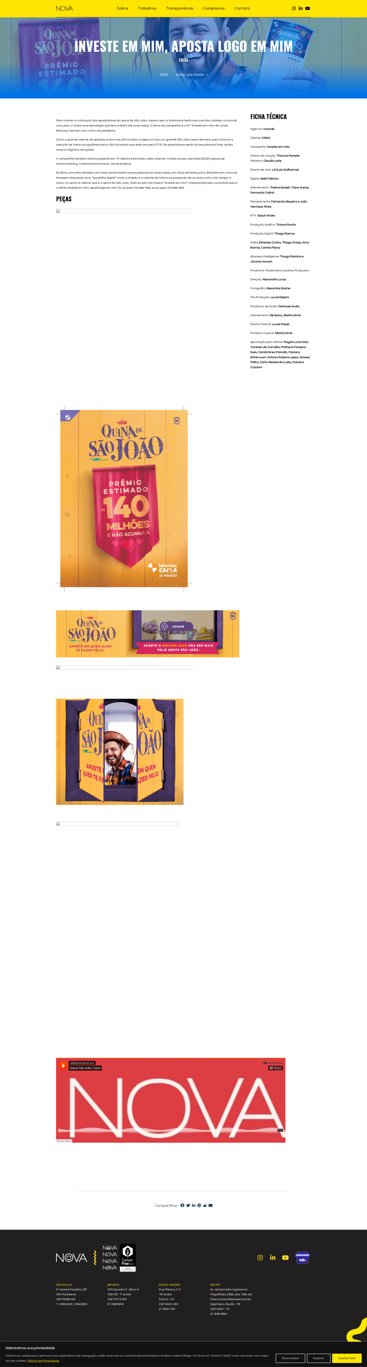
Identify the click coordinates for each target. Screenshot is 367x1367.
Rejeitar (318, 1358)
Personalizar (290, 1358)
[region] (183, 1354)
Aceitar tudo (347, 1358)
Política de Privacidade (43, 1360)
